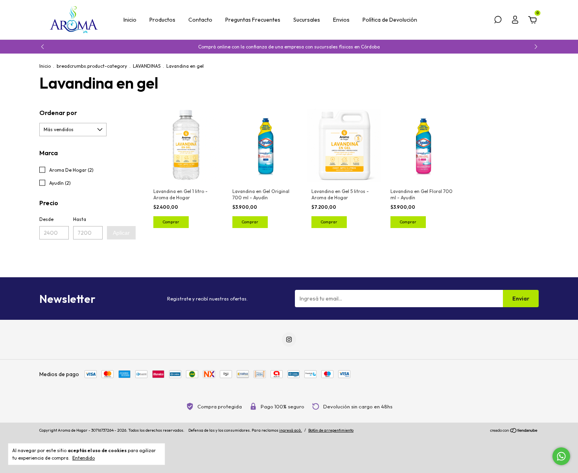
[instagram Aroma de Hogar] (289, 339)
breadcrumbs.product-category (92, 66)
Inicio (129, 19)
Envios (341, 19)
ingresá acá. (290, 430)
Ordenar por (58, 113)
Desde (46, 219)
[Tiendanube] (514, 431)
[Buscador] (497, 20)
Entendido (83, 458)
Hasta (79, 219)
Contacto (200, 19)
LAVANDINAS (146, 66)
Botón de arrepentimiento (330, 430)
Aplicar (121, 233)
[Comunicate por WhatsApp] (561, 456)
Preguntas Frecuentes (252, 19)
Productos (162, 19)
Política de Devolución (390, 19)
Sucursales (306, 19)
